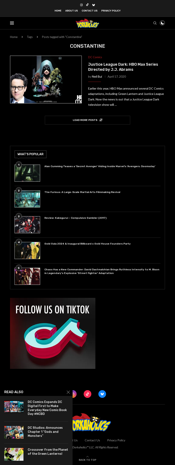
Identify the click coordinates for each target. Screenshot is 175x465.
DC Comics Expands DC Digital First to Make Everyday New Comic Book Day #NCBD (47, 408)
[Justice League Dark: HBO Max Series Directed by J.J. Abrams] (46, 79)
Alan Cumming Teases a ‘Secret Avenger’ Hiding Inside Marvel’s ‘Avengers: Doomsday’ (99, 166)
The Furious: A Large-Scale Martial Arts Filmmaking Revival (82, 192)
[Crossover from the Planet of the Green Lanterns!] (13, 454)
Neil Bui (97, 76)
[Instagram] (81, 5)
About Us (71, 10)
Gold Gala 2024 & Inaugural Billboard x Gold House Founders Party (87, 243)
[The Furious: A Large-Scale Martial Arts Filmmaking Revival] (27, 198)
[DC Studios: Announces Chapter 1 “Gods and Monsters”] (13, 432)
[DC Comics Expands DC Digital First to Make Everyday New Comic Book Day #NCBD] (13, 406)
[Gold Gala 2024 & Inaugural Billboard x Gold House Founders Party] (27, 250)
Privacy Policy (111, 10)
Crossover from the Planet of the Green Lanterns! (48, 452)
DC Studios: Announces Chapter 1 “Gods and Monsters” (45, 432)
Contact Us (90, 10)
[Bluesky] (93, 5)
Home (58, 10)
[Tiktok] (87, 5)
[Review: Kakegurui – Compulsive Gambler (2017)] (27, 224)
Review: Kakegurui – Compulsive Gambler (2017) (75, 217)
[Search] (155, 23)
